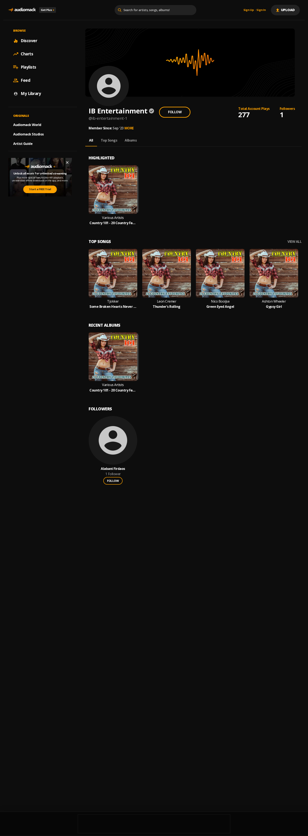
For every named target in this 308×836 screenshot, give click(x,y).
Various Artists (113, 218)
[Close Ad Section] (67, 162)
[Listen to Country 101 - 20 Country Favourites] (113, 189)
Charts (27, 54)
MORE (129, 128)
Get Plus (47, 10)
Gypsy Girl (274, 306)
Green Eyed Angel (220, 306)
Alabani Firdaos (113, 469)
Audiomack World (27, 124)
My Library (31, 93)
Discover (29, 40)
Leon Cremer (166, 301)
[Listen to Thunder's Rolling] (166, 273)
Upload (288, 10)
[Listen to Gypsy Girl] (274, 273)
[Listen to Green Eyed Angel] (220, 273)
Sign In (261, 10)
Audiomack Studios (28, 134)
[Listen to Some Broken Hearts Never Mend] (113, 273)
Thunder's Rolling (166, 306)
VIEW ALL (294, 241)
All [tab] (91, 140)
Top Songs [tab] (109, 140)
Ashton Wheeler (274, 301)
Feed (25, 80)
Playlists (28, 67)
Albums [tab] (131, 140)
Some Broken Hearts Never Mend (112, 306)
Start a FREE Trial (40, 189)
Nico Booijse (220, 301)
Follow (174, 112)
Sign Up (248, 10)
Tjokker (113, 301)
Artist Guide (22, 143)
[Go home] (22, 10)
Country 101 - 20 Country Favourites (112, 223)
